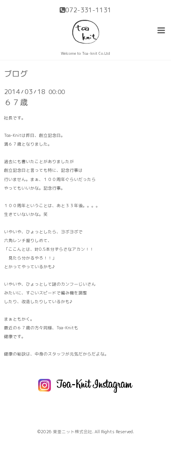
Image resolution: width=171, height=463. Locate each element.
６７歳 (16, 102)
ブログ (16, 74)
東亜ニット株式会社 (72, 431)
